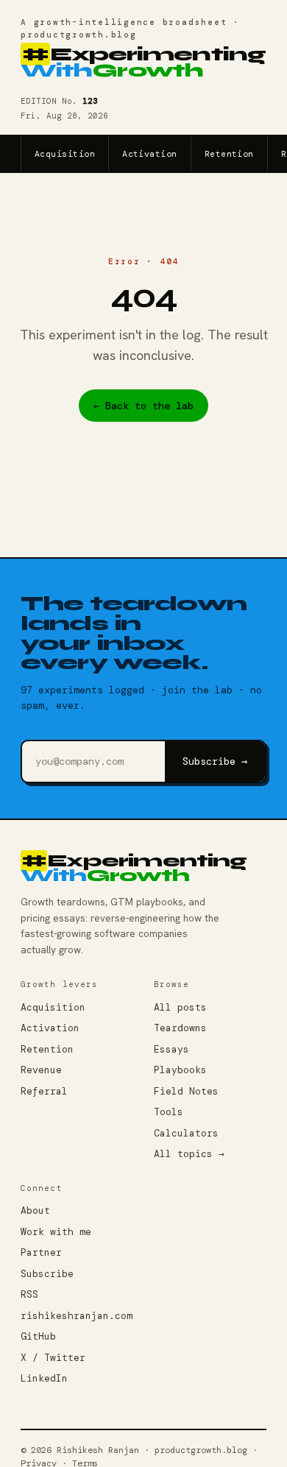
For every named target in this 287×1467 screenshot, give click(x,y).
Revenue (41, 1070)
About (35, 1210)
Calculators (186, 1133)
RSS (29, 1294)
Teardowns (180, 1028)
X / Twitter (53, 1357)
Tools (168, 1112)
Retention (229, 154)
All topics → (189, 1154)
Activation (149, 154)
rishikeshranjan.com (76, 1315)
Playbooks (180, 1070)
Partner (41, 1252)
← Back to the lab (143, 405)
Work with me (56, 1232)
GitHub (38, 1336)
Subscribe (47, 1274)
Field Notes (186, 1091)
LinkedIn (44, 1378)
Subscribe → (215, 761)
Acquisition (65, 154)
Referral (44, 1091)
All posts (180, 1007)
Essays (171, 1049)
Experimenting (143, 62)
